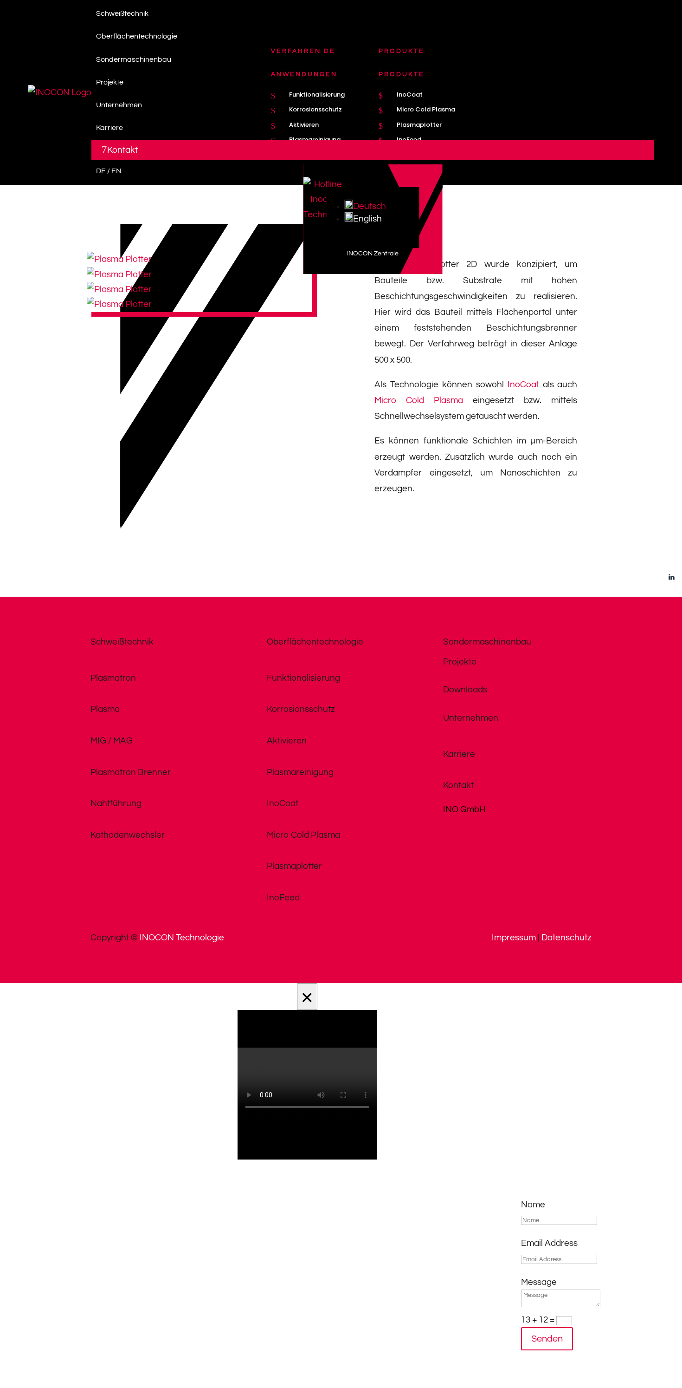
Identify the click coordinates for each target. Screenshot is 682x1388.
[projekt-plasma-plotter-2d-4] (119, 304)
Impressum (514, 937)
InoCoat (523, 384)
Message (539, 1282)
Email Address (549, 1243)
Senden (547, 1338)
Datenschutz (566, 937)
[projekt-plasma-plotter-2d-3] (119, 289)
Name (533, 1204)
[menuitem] (372, 13)
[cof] (119, 274)
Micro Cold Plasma (418, 400)
